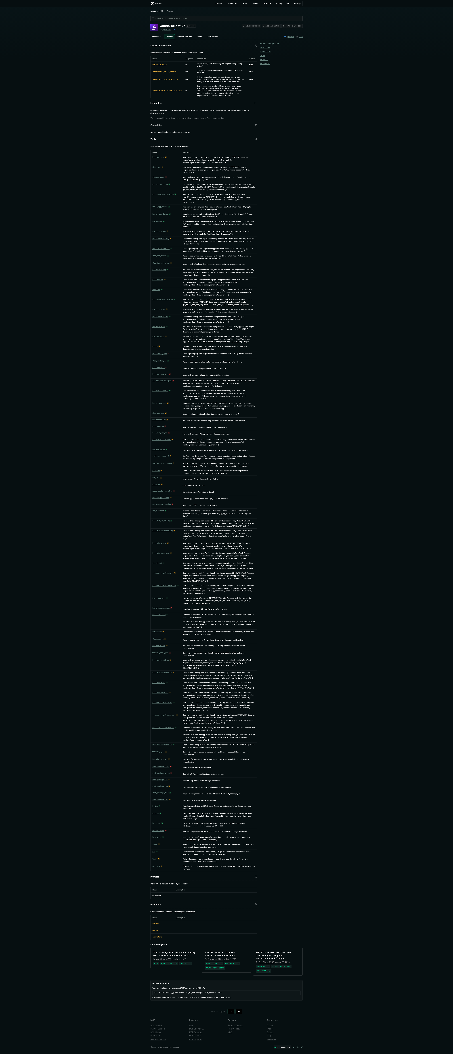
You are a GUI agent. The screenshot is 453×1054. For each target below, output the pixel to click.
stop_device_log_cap (160, 263)
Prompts (264, 59)
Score (199, 36)
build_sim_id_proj (159, 543)
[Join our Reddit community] (298, 1047)
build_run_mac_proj (160, 374)
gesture (155, 813)
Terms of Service (235, 1025)
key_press (156, 823)
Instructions (265, 47)
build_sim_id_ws (158, 682)
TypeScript (290, 37)
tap (153, 852)
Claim (174, 29)
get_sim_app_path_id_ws (162, 702)
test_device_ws (158, 326)
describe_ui (157, 563)
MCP (161, 11)
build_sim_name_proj (160, 553)
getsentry (166, 29)
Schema (169, 36)
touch (154, 859)
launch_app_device (160, 214)
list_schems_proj (159, 231)
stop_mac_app (158, 413)
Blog (269, 1036)
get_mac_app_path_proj (162, 381)
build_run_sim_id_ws (160, 660)
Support (270, 1025)
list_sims (155, 478)
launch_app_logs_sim (161, 608)
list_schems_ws (158, 309)
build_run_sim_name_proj (162, 531)
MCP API (200, 988)
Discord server (225, 997)
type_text (156, 866)
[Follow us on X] (302, 1047)
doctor (155, 346)
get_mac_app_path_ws (161, 439)
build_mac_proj (158, 367)
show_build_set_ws (160, 317)
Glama (153, 11)
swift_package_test (160, 799)
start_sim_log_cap (159, 354)
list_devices (157, 221)
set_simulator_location (161, 504)
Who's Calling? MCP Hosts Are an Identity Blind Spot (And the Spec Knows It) (174, 954)
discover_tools (158, 336)
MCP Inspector (195, 1039)
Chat (191, 1025)
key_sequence (158, 830)
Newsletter (271, 1039)
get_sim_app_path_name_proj (164, 585)
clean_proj (156, 167)
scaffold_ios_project (160, 456)
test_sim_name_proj (160, 653)
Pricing (279, 3)
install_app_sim (158, 598)
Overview (156, 36)
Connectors (232, 3)
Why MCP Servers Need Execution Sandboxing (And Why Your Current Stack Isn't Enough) (273, 955)
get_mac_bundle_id (160, 391)
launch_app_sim (159, 614)
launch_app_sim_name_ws (163, 727)
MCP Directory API (197, 1029)
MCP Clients (155, 1032)
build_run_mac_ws (159, 433)
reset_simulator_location (162, 491)
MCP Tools (155, 1036)
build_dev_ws (157, 280)
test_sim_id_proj (158, 645)
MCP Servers (156, 1025)
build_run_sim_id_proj (161, 521)
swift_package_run (160, 786)
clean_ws (156, 289)
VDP (230, 1032)
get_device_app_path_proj (163, 194)
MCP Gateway (195, 1032)
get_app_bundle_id (160, 184)
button (155, 806)
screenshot (157, 632)
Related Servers (184, 36)
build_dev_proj (158, 157)
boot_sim (156, 471)
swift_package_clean (161, 773)
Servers (218, 3)
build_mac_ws (158, 426)
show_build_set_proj (160, 239)
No (238, 1011)
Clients (255, 3)
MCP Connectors (157, 1029)
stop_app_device (159, 256)
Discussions (212, 36)
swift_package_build (160, 766)
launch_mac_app (159, 403)
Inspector (267, 3)
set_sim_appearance (160, 497)
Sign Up (297, 3)
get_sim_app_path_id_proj (162, 573)
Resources (265, 63)
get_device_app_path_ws (162, 299)
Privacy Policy (234, 1029)
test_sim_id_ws (158, 752)
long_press (156, 837)
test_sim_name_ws (160, 759)
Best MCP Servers (158, 1039)
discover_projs (158, 177)
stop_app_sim (158, 639)
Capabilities (265, 51)
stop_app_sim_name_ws (162, 745)
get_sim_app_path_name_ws (163, 715)
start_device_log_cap (161, 248)
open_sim (156, 484)
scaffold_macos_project (162, 463)
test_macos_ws (158, 449)
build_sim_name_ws (160, 692)
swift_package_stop (160, 793)
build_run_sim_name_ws (162, 673)
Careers (270, 1032)
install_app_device (160, 207)
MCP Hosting (195, 1036)
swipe (154, 844)
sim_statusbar (158, 511)
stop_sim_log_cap (159, 361)
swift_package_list (160, 780)
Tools (244, 3)
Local (301, 37)
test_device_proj (159, 270)
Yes (231, 1011)
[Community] (288, 3)
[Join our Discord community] (294, 1047)
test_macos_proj (159, 420)
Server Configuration (269, 43)
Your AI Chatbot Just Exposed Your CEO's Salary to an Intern (220, 954)
